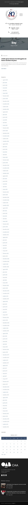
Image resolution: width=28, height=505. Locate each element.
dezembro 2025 (6, 101)
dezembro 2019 (6, 290)
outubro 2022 (5, 202)
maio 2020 (5, 277)
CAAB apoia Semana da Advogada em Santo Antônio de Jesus (13, 59)
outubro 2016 (5, 392)
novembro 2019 (6, 293)
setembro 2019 (6, 298)
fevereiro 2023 (6, 192)
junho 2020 (5, 274)
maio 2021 (5, 245)
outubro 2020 (5, 264)
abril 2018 (5, 344)
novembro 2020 (6, 261)
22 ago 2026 (10, 487)
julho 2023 (5, 178)
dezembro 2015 (6, 418)
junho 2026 (5, 85)
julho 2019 (5, 304)
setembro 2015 (6, 426)
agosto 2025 (5, 111)
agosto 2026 (5, 79)
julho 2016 (5, 400)
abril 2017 (5, 376)
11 (24, 443)
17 (21, 446)
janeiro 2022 (5, 226)
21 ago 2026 (10, 494)
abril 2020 (5, 280)
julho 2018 (5, 336)
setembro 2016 (6, 394)
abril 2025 (5, 122)
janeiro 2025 (5, 130)
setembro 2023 (6, 173)
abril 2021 (5, 248)
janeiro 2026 (5, 98)
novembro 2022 (6, 200)
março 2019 (5, 314)
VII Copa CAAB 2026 (14, 3)
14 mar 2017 (5, 55)
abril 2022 (5, 218)
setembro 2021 (6, 234)
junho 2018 (5, 338)
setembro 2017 (6, 362)
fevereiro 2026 (6, 95)
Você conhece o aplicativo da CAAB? (14, 1)
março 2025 (5, 125)
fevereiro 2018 (6, 349)
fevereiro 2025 (6, 128)
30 (17, 452)
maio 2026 (5, 87)
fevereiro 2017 (6, 381)
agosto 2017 (5, 365)
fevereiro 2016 (6, 413)
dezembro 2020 (6, 258)
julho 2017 (5, 368)
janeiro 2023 (5, 194)
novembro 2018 (6, 325)
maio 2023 (5, 184)
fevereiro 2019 (6, 317)
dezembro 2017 (6, 354)
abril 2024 (5, 154)
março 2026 (5, 93)
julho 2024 (5, 146)
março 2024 (5, 157)
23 (17, 449)
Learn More (3, 68)
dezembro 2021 (6, 229)
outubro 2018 (5, 328)
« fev (2, 454)
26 (3, 452)
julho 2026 (5, 82)
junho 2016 (5, 402)
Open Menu (21, 14)
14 (10, 446)
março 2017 (5, 378)
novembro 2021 (6, 232)
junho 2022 (5, 213)
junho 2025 (5, 117)
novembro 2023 (6, 168)
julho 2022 (5, 210)
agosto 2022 (5, 208)
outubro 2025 (5, 106)
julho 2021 (5, 240)
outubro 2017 (5, 360)
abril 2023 (5, 186)
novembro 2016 (6, 389)
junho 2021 (5, 242)
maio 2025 (5, 120)
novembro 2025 (6, 103)
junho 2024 (5, 149)
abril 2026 (5, 90)
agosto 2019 (5, 301)
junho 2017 (5, 370)
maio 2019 (5, 309)
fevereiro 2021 (6, 253)
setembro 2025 (6, 109)
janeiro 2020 (5, 288)
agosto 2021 (5, 237)
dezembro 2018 (6, 322)
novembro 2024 (6, 136)
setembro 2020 (6, 266)
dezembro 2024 (6, 133)
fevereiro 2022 (6, 224)
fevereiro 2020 (6, 285)
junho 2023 (5, 181)
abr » (5, 454)
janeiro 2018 (5, 352)
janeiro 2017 (5, 384)
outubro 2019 (5, 296)
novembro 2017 (6, 357)
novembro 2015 (6, 421)
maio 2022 (5, 216)
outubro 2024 (5, 138)
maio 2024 (5, 152)
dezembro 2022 (6, 197)
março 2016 (5, 410)
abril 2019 (5, 312)
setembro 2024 (6, 141)
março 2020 (5, 282)
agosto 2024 (5, 144)
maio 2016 (5, 405)
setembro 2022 (6, 205)
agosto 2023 (5, 176)
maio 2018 (5, 341)
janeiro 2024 (5, 162)
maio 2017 (5, 373)
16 (17, 446)
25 (24, 449)
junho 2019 (5, 306)
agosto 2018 (5, 333)
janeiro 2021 (5, 256)
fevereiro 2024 (6, 160)
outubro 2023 (5, 170)
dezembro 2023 (6, 165)
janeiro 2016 (5, 416)
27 (6, 452)
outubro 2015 (5, 424)
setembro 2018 (6, 330)
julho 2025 (5, 114)
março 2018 (5, 346)
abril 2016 (5, 408)
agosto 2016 (5, 397)
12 (3, 446)
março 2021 (5, 250)
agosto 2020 (5, 269)
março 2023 (5, 189)
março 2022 (5, 221)
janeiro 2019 (5, 320)
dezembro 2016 (6, 386)
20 (6, 449)
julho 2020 (5, 272)
